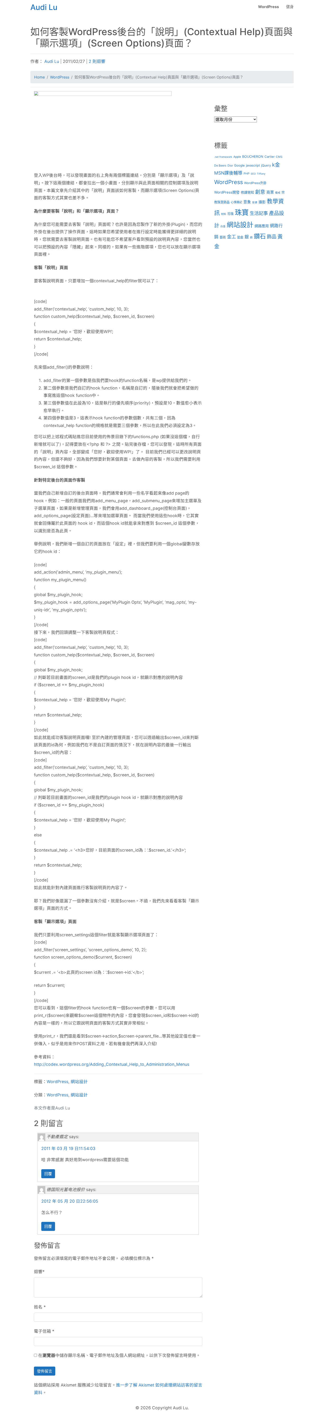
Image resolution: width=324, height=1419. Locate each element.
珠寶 (242, 212)
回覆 (48, 1173)
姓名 (38, 1306)
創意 (260, 192)
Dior (230, 165)
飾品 (271, 237)
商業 (270, 192)
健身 (290, 6)
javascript (253, 165)
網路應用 (262, 226)
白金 (223, 226)
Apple (237, 156)
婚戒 (277, 192)
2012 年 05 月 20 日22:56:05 (69, 1201)
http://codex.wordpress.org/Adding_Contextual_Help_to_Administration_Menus (111, 1064)
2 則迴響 (97, 61)
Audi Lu (51, 61)
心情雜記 (236, 202)
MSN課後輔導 (228, 173)
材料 (223, 214)
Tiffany (261, 173)
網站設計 (79, 1081)
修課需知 (247, 192)
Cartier (269, 156)
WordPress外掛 (255, 183)
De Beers (220, 165)
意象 (247, 202)
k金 (276, 165)
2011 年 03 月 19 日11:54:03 (68, 1148)
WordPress (268, 6)
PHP (247, 173)
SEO (253, 173)
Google (239, 165)
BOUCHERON (252, 156)
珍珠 (230, 214)
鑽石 (260, 236)
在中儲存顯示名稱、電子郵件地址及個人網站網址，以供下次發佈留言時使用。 (119, 1355)
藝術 (223, 237)
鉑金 (240, 237)
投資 (254, 202)
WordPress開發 (227, 192)
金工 (231, 237)
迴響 (38, 1271)
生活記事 (259, 213)
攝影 (262, 202)
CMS (279, 156)
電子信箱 (42, 1331)
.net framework (223, 156)
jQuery (266, 165)
